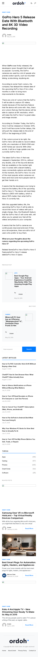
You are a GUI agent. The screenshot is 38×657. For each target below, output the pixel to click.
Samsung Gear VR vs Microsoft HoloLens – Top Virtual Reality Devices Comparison (18, 515)
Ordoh (9, 35)
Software (5, 473)
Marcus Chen (11, 574)
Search (29, 349)
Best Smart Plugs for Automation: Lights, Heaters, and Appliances (19, 563)
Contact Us (32, 650)
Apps (15, 273)
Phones (4, 465)
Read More (29, 528)
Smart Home (6, 12)
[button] (3, 3)
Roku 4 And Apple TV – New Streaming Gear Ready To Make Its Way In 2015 (18, 612)
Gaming (7, 314)
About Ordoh (12, 650)
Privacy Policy (22, 650)
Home (4, 650)
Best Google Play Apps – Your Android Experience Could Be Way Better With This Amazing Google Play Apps (23, 281)
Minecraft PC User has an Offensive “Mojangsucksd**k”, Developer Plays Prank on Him (13, 321)
